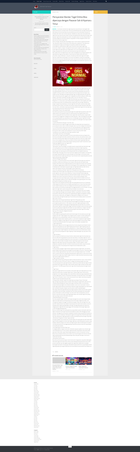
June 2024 (35, 418)
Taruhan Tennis (88, 1)
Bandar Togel (39, 1)
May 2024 (35, 419)
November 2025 (36, 395)
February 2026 (36, 391)
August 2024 (36, 415)
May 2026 (35, 387)
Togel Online (82, 1)
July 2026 (35, 385)
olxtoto (35, 68)
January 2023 (36, 427)
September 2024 (37, 414)
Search (35, 27)
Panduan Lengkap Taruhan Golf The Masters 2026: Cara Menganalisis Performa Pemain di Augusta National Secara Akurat (41, 37)
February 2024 (36, 423)
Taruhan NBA (55, 1)
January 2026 (36, 393)
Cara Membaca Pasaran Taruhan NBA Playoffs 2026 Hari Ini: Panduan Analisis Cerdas (40, 53)
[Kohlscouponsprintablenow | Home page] (36, 6)
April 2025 (35, 404)
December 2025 (36, 394)
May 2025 (35, 403)
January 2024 (36, 424)
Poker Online (61, 1)
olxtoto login (36, 77)
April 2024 (35, 420)
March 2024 (36, 421)
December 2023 (36, 425)
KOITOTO (54, 29)
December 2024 (36, 410)
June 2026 (35, 386)
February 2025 (36, 407)
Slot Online (95, 1)
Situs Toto (35, 63)
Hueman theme (47, 449)
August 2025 (36, 399)
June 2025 (35, 402)
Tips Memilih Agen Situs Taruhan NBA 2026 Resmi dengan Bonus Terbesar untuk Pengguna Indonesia (41, 49)
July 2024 (35, 416)
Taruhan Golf (67, 1)
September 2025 (37, 398)
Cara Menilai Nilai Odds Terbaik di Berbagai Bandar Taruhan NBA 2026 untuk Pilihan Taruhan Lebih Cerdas (41, 41)
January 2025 (36, 408)
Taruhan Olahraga (74, 1)
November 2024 (36, 411)
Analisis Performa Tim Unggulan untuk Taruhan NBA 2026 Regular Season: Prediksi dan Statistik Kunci (41, 45)
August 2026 (36, 383)
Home (34, 1)
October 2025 (36, 397)
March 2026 (36, 390)
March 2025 (36, 406)
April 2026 (35, 389)
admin (55, 26)
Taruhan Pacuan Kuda (47, 1)
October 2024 (36, 412)
